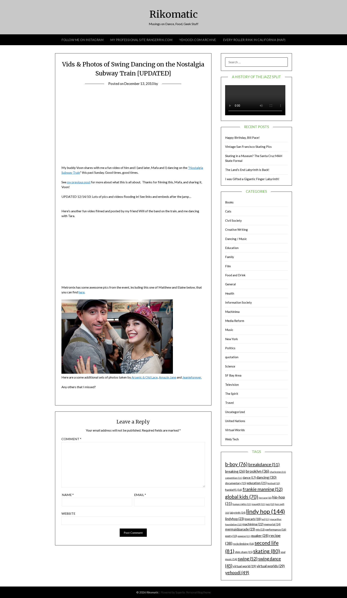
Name (68, 495)
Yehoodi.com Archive (197, 40)
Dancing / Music (236, 239)
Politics (230, 348)
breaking (235, 471)
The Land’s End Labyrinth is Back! (247, 169)
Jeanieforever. (192, 377)
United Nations (235, 421)
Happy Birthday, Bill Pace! (242, 137)
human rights (242, 504)
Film (228, 266)
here (82, 292)
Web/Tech (232, 439)
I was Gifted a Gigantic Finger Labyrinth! (252, 179)
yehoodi (237, 572)
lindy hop (265, 511)
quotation (231, 357)
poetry (231, 536)
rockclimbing (243, 543)
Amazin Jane (167, 377)
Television (232, 384)
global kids (241, 497)
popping (244, 536)
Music (229, 330)
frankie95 (233, 489)
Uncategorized (235, 412)
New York (231, 339)
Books (229, 202)
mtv (260, 529)
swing (248, 558)
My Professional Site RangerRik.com (141, 40)
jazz (270, 504)
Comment (71, 439)
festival (273, 483)
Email (140, 495)
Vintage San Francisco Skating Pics (248, 146)
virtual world (244, 566)
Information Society (238, 302)
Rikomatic (173, 14)
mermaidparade (240, 529)
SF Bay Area (233, 375)
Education (232, 248)
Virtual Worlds (235, 430)
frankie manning (263, 489)
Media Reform (234, 320)
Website (68, 513)
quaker (260, 536)
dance (249, 477)
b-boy (236, 464)
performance (275, 529)
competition (233, 478)
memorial (272, 524)
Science (230, 366)
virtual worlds (271, 566)
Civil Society (233, 220)
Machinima (232, 311)
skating (266, 551)
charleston (278, 471)
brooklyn (257, 471)
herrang (265, 497)
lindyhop (234, 519)
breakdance (264, 464)
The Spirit (231, 393)
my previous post (78, 182)
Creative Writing (236, 229)
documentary (235, 483)
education (257, 483)
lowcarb (253, 519)
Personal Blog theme (198, 592)
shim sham (244, 552)
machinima (252, 524)
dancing (266, 477)
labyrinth (238, 512)
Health (229, 293)
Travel (229, 402)
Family (229, 257)
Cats (228, 211)
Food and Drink (235, 275)
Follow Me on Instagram (82, 40)
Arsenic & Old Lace (144, 377)
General (230, 284)
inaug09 (258, 504)
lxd (265, 519)
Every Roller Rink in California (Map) (254, 40)
